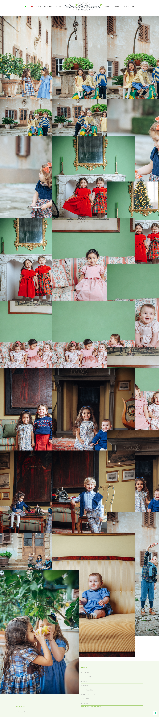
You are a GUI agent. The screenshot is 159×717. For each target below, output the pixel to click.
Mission (85, 686)
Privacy (85, 703)
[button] (128, 6)
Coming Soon (23, 712)
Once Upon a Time (89, 694)
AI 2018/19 (87, 677)
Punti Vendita (88, 690)
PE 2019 (86, 672)
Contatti (86, 699)
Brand (85, 681)
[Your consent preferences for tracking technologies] (155, 713)
